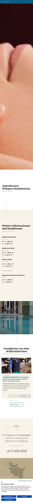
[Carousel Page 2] (12, 400)
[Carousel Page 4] (15, 400)
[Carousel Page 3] (13, 400)
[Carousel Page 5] (16, 400)
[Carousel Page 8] (20, 400)
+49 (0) (16, 450)
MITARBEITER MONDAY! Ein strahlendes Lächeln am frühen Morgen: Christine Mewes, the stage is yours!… (16, 379)
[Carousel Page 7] (19, 400)
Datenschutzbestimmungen (25, 481)
